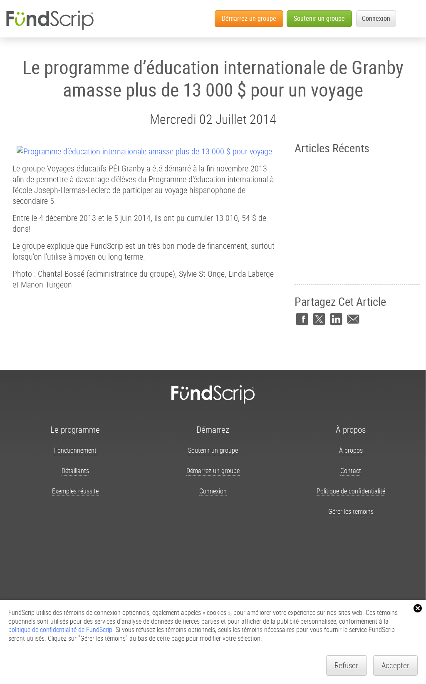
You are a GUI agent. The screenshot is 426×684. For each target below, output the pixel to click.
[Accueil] (49, 20)
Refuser (346, 665)
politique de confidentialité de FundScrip (60, 629)
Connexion (376, 18)
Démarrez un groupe (249, 18)
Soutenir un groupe (319, 18)
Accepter (395, 665)
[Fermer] (418, 608)
